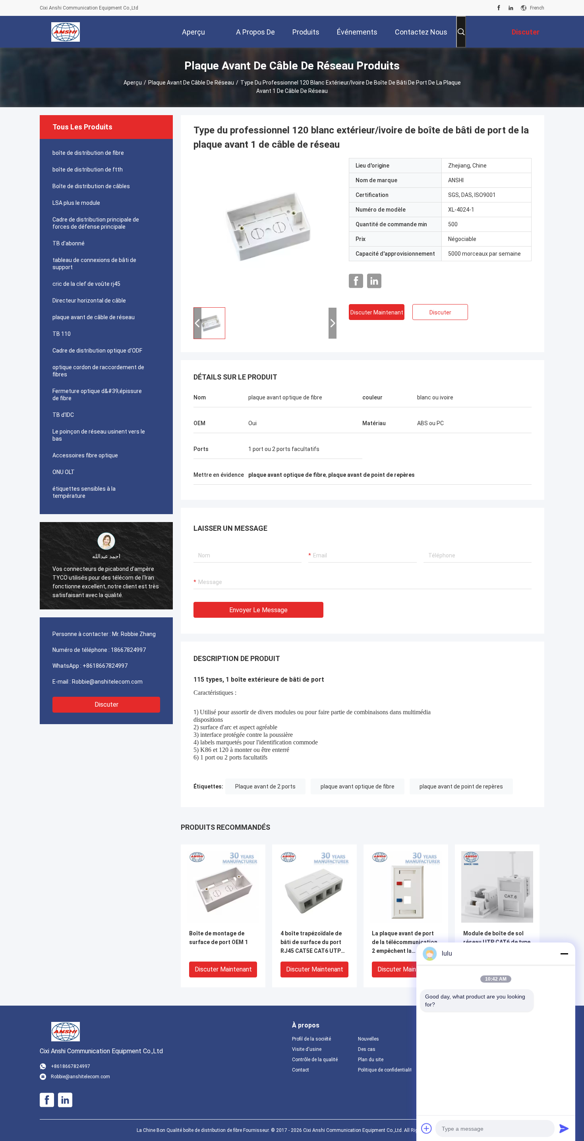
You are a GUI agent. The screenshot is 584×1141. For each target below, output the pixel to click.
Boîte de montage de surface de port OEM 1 (218, 937)
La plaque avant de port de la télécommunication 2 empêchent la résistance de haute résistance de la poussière (404, 942)
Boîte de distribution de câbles (91, 186)
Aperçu (133, 82)
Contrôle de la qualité (315, 1059)
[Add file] (426, 1128)
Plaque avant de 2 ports (265, 786)
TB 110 (61, 334)
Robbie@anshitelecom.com (107, 681)
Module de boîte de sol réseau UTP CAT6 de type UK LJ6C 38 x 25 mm (496, 942)
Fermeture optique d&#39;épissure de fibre (97, 394)
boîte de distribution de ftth (87, 169)
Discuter (106, 704)
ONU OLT (63, 472)
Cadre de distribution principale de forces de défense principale (95, 223)
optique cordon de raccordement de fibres (98, 371)
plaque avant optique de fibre (357, 786)
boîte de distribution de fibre (88, 153)
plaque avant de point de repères (461, 786)
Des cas (366, 1049)
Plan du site (370, 1059)
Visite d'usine (306, 1049)
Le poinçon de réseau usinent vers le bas (98, 435)
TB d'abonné (68, 243)
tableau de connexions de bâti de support (94, 263)
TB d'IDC (63, 415)
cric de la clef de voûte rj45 (86, 284)
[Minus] (564, 953)
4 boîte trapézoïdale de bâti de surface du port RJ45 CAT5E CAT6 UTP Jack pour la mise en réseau (311, 942)
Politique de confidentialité (384, 1070)
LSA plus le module (76, 203)
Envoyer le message (258, 610)
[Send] (564, 1128)
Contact (300, 1070)
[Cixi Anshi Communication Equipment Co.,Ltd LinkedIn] (511, 8)
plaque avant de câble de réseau (191, 82)
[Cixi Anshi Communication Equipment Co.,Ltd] (65, 32)
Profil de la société (311, 1039)
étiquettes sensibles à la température (84, 492)
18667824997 (128, 650)
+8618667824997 (105, 666)
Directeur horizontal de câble (89, 300)
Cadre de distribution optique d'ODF (97, 350)
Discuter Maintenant (376, 312)
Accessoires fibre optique (85, 455)
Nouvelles (368, 1039)
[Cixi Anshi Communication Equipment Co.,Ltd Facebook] (498, 8)
